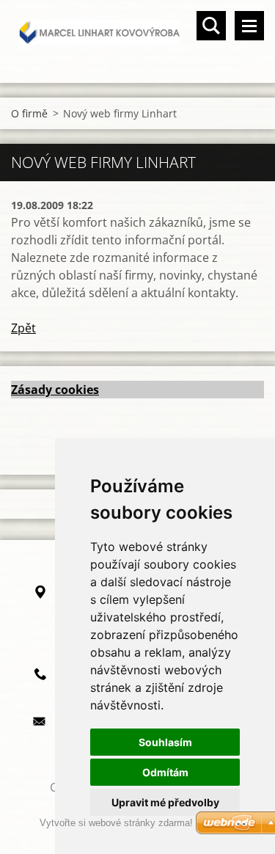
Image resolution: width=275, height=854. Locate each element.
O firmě (29, 113)
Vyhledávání (211, 25)
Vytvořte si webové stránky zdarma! (116, 822)
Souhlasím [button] (165, 742)
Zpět (23, 328)
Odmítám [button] (165, 772)
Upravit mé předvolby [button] (165, 802)
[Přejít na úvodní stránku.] (137, 32)
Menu (249, 25)
